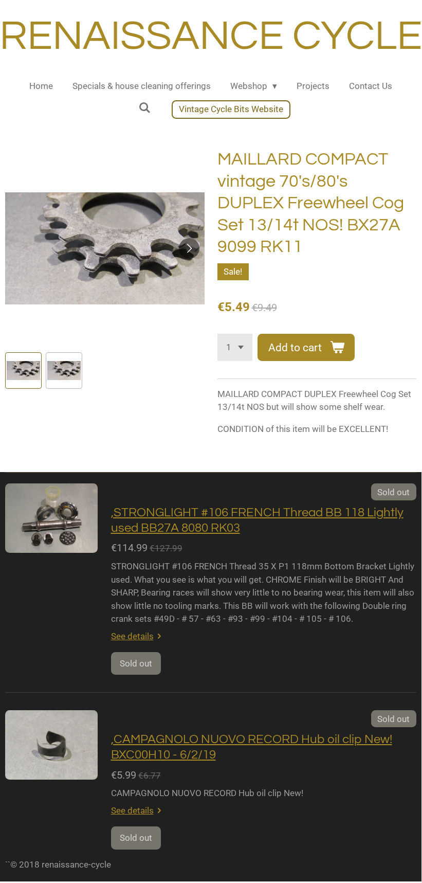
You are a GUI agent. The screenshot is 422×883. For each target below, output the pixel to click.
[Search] (144, 108)
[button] (23, 370)
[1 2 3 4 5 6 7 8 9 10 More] (234, 347)
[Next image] (189, 248)
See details (132, 636)
